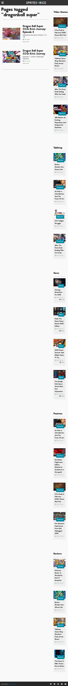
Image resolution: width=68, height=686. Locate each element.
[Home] (36, 2)
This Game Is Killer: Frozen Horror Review (59, 663)
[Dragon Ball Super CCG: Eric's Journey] (11, 57)
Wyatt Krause (59, 38)
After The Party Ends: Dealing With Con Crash (60, 91)
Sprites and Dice (12, 684)
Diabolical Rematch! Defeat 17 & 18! (34, 36)
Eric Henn (27, 39)
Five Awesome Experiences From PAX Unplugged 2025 (59, 529)
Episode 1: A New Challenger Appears (33, 58)
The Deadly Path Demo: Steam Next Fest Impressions (59, 387)
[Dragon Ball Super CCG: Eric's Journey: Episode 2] (11, 34)
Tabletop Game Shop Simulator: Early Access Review (59, 634)
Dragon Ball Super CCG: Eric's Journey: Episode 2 (34, 29)
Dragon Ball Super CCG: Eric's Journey (34, 52)
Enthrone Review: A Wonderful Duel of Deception (58, 575)
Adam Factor (59, 172)
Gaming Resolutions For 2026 (58, 292)
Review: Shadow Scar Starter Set (59, 167)
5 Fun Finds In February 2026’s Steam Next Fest (60, 32)
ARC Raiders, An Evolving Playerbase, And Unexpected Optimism (60, 123)
